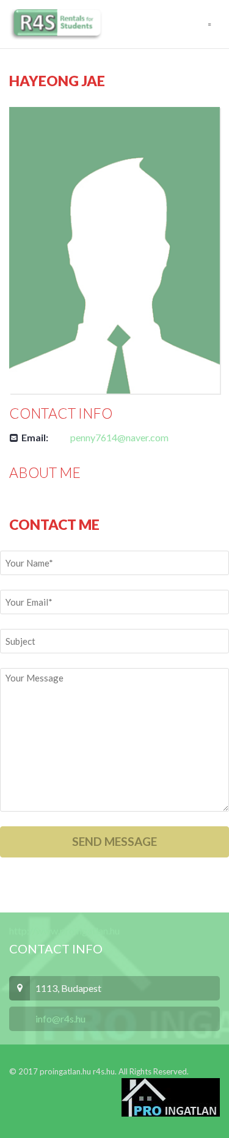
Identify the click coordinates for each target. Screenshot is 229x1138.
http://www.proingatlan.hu (64, 930)
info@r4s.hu (59, 1018)
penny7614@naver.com (119, 437)
